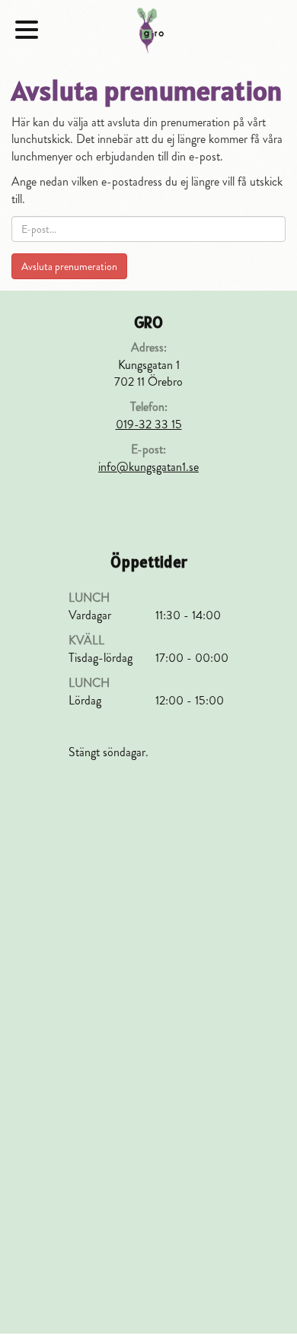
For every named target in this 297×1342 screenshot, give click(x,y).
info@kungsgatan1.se (148, 466)
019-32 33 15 (149, 424)
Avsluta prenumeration (69, 266)
